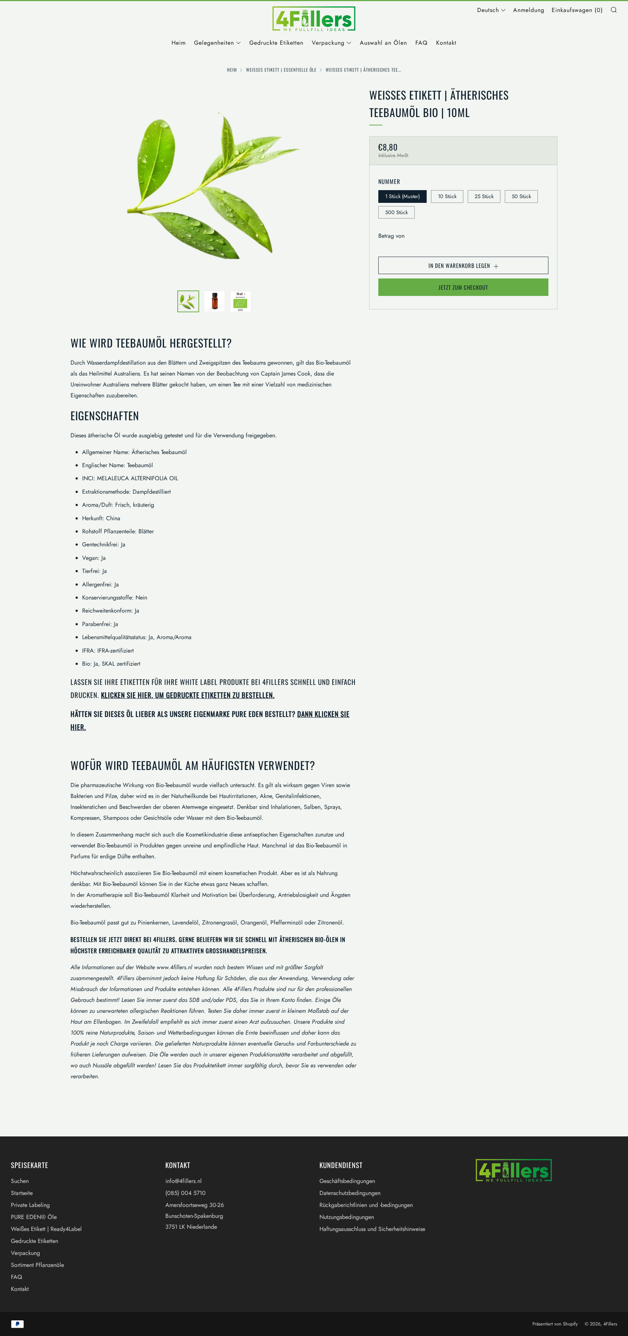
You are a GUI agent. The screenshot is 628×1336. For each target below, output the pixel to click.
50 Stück (521, 196)
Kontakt (446, 43)
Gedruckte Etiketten (276, 43)
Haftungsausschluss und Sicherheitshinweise (372, 1229)
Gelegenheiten (214, 43)
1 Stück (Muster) (402, 196)
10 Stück (447, 196)
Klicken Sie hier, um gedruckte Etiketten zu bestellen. (188, 695)
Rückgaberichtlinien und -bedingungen (366, 1205)
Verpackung (328, 43)
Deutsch (488, 10)
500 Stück (396, 212)
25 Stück (484, 196)
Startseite (22, 1193)
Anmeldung (528, 10)
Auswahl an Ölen (383, 43)
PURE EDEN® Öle (34, 1217)
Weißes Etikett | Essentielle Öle (281, 70)
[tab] (188, 301)
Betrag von (391, 236)
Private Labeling (30, 1205)
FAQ (421, 43)
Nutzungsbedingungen (346, 1217)
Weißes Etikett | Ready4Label (46, 1229)
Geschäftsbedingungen (347, 1181)
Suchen (20, 1181)
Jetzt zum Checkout (463, 287)
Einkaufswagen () (577, 10)
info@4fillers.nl (183, 1181)
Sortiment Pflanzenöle (37, 1265)
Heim (179, 43)
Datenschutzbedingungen (350, 1193)
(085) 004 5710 (185, 1193)
